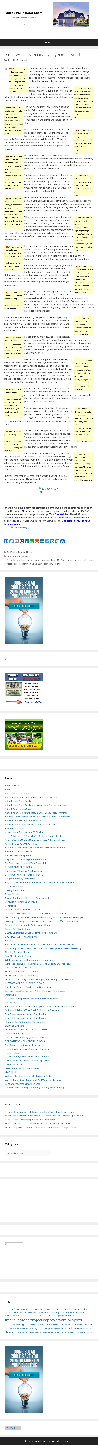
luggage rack (25, 1325)
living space (15, 1325)
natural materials (51, 1325)
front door (53, 1316)
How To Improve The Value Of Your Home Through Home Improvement (41, 1127)
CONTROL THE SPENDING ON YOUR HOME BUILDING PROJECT (37, 913)
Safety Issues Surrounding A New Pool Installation (30, 1119)
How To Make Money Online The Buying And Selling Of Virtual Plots (39, 979)
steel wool (26, 1332)
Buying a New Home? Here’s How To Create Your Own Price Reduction (40, 882)
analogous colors (23, 1309)
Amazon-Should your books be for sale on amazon (30, 824)
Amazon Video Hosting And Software (23, 820)
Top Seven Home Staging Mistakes (22, 1045)
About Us (10, 789)
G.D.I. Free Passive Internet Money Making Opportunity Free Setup (38, 963)
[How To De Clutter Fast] (14, 1244)
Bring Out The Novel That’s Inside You (24, 874)
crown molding (51, 1312)
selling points (55, 1329)
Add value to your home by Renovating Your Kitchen (31, 797)
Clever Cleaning (13, 894)
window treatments (84, 1332)
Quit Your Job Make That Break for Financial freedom (32, 1010)
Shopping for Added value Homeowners (25, 1021)
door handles (66, 1312)
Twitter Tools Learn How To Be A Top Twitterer (28, 1060)
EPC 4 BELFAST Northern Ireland (21, 936)
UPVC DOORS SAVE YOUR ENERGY (22, 1068)
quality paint (77, 1324)
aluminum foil (10, 1309)
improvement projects (62, 1320)
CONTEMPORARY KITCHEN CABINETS (24, 909)
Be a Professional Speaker (18, 855)
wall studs (51, 1332)
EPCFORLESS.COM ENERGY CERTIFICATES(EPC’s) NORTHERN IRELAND (40, 944)
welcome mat (72, 1332)
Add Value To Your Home (19, 552)
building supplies (46, 1309)
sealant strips (44, 1328)
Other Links (11, 994)
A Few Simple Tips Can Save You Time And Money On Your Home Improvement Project (50, 559)
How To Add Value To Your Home (22, 971)
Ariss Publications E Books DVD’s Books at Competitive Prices (35, 836)
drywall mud (11, 1315)
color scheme (11, 1312)
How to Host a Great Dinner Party (22, 975)
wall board (43, 1332)
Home (72, 1316)
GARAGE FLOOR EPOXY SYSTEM (21, 967)
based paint (34, 1309)
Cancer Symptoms (14, 886)
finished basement (24, 1316)
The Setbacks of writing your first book (24, 1037)
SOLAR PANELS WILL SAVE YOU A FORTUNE (27, 1029)
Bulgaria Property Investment (20, 878)
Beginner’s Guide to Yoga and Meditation (25, 859)
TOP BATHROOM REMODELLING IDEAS (25, 1041)
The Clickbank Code (15, 1033)
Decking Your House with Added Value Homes (28, 925)
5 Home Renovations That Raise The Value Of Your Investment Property (41, 1111)
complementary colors (36, 1312)
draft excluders (79, 1312)
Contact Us (10, 905)
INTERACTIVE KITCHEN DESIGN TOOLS (24, 983)
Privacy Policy (12, 1002)
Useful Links (11, 1072)
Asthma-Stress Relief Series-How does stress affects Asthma (35, 847)
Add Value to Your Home (17, 793)
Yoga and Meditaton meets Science (22, 1083)
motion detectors (37, 1324)
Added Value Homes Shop (18, 808)
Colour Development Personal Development (27, 898)
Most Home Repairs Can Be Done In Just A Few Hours (33, 563)
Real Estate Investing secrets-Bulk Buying (25, 1014)
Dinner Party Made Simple (18, 928)
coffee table (81, 1308)
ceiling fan (57, 1309)
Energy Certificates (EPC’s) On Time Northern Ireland (31, 932)
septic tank (66, 1328)
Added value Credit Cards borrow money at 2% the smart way (36, 805)
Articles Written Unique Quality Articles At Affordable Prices (35, 839)
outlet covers (65, 1324)
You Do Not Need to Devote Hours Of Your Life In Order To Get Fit (38, 1123)
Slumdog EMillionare (16, 1025)
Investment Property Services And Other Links (28, 987)
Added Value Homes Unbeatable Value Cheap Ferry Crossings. (36, 812)
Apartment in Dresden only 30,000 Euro (25, 832)
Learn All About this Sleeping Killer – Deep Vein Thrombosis (35, 990)
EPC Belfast (10, 940)
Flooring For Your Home (17, 952)
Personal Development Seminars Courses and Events (31, 998)
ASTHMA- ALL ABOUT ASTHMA (21, 843)
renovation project (15, 1329)
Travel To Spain (13, 1052)
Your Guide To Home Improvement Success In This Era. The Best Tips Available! (45, 1115)
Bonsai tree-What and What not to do (23, 870)
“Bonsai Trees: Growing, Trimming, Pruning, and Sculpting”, (35, 1087)
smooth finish (16, 1332)
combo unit (23, 1312)
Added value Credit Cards (18, 801)
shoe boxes (78, 1328)
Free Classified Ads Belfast (18, 956)
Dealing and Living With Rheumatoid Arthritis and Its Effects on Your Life (41, 921)
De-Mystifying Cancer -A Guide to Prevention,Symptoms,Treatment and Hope (44, 917)
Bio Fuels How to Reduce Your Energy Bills (26, 863)
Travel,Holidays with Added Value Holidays (27, 1056)
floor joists (35, 1316)
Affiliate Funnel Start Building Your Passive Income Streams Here (37, 816)
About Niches (12, 785)
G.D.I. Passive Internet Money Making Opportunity (30, 959)
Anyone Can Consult (15, 828)
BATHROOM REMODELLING (19, 851)
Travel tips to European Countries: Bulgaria (27, 1048)
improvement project (17, 556)
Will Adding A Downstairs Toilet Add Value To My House (33, 1079)
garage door (64, 1315)
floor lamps (44, 1316)
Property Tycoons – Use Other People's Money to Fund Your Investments (41, 1006)
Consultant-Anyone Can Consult (21, 901)
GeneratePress (67, 1441)
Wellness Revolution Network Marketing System (29, 1076)
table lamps (34, 1332)
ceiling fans (68, 1309)
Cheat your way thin (15, 890)
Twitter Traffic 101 (14, 1064)
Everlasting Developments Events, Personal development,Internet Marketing (43, 948)
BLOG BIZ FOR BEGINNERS (18, 867)
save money (29, 1328)
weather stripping (60, 1332)
